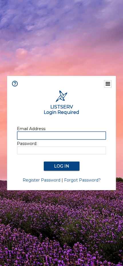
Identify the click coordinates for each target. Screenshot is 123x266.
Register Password (41, 180)
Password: (27, 143)
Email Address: (31, 128)
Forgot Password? (82, 180)
